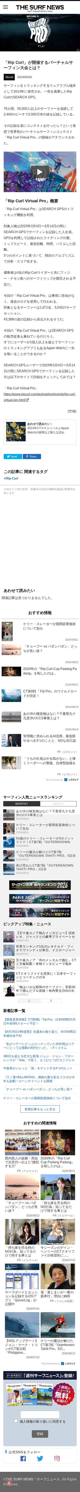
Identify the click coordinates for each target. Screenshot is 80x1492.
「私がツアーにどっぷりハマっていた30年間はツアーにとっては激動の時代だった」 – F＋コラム (38, 1045)
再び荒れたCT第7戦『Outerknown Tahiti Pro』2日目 (44, 867)
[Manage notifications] (9, 1483)
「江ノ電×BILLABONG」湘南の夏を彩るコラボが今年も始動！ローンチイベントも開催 (39, 1078)
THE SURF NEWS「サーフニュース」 (34, 1479)
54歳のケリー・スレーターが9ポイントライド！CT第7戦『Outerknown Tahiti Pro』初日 (45, 842)
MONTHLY (21, 803)
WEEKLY (58, 803)
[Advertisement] (40, 540)
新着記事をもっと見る (40, 1109)
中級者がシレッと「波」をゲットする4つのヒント (38, 1068)
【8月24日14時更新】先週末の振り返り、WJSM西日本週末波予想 (39, 1033)
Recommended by (55, 780)
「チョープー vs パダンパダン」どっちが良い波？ (38, 1089)
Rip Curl (12, 478)
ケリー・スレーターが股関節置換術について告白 (37, 1098)
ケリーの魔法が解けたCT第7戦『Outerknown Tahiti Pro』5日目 (46, 853)
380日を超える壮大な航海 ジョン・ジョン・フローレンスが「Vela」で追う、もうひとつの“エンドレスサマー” (39, 1057)
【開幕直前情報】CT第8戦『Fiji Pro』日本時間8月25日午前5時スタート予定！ (39, 1021)
